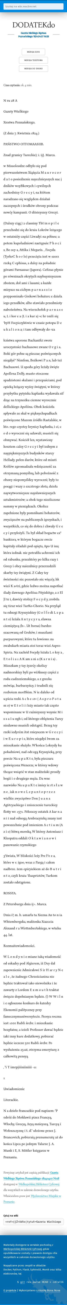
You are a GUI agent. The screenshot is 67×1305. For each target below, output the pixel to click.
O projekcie (9, 1290)
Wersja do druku (33, 69)
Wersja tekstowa (33, 60)
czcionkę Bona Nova (48, 1290)
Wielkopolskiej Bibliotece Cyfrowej (39, 1184)
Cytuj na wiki (10, 1215)
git (22, 1282)
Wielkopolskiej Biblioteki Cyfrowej (22, 1249)
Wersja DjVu (33, 52)
